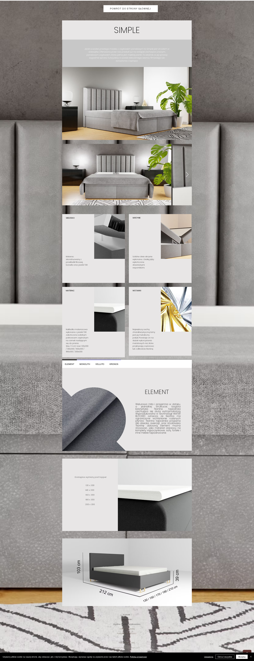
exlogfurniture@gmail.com (126, 647)
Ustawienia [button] (208, 656)
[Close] (250, 657)
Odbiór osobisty (127, 628)
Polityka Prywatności (126, 633)
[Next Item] (187, 174)
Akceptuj (241, 656)
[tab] (69, 364)
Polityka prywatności (138, 656)
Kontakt (126, 614)
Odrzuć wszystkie (225, 656)
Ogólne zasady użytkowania (126, 624)
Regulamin (127, 619)
